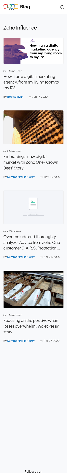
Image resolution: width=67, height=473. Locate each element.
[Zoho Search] (62, 7)
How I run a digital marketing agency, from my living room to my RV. (31, 82)
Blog (25, 6)
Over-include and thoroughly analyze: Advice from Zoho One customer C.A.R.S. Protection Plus (31, 242)
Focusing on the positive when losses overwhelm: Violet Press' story (31, 326)
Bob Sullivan (15, 96)
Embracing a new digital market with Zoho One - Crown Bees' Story (30, 162)
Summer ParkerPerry (21, 176)
